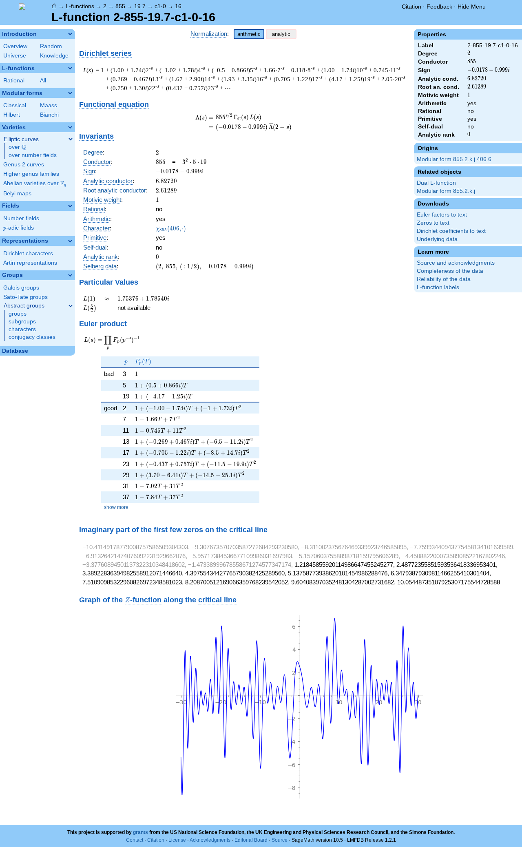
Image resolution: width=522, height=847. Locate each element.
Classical (14, 105)
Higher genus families (31, 174)
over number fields (33, 155)
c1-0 (160, 6)
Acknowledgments (210, 840)
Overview (15, 46)
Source (280, 840)
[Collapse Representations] (70, 241)
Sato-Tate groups (25, 297)
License (177, 840)
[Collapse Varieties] (70, 127)
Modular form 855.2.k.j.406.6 (454, 159)
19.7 (140, 6)
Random (51, 46)
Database (15, 351)
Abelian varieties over (34, 183)
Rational (13, 80)
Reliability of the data (444, 279)
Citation (411, 6)
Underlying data (437, 239)
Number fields (21, 218)
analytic (281, 34)
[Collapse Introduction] (70, 34)
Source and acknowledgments (456, 263)
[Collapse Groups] (70, 275)
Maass (48, 105)
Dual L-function (436, 183)
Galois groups (21, 288)
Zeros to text (433, 223)
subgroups (22, 321)
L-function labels (438, 287)
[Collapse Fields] (70, 206)
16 (178, 6)
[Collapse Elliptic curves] (70, 139)
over (17, 147)
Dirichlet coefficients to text (451, 231)
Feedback (439, 6)
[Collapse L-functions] (70, 68)
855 (120, 6)
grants (140, 832)
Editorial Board (251, 840)
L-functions (80, 6)
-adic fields (18, 228)
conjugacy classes (32, 337)
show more (116, 507)
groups (18, 314)
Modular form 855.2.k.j (446, 191)
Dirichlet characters (28, 253)
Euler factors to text (442, 215)
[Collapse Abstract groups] (70, 306)
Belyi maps (17, 193)
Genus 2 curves (23, 164)
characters (22, 329)
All (43, 80)
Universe (14, 56)
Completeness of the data (450, 271)
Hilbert (11, 115)
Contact (134, 840)
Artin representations (30, 263)
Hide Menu (472, 6)
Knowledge (54, 56)
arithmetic (249, 34)
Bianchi (49, 115)
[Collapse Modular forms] (70, 93)
